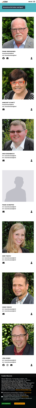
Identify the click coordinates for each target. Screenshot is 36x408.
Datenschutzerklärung (23, 390)
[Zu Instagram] (8, 365)
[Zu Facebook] (4, 58)
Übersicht (27, 392)
